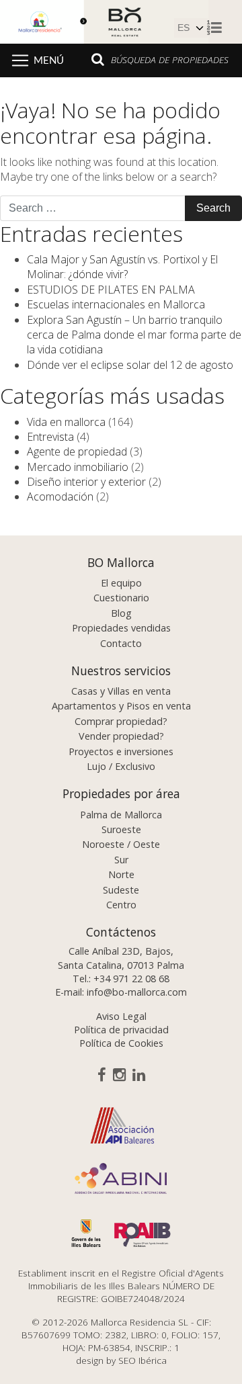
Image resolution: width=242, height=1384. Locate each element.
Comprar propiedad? (121, 721)
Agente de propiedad (77, 451)
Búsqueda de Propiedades (170, 59)
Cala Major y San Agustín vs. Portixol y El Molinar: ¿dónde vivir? (122, 267)
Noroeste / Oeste (121, 844)
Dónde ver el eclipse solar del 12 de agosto (130, 364)
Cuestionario (121, 597)
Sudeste (121, 889)
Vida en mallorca (66, 422)
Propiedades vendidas (121, 627)
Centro (121, 904)
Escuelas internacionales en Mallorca (116, 304)
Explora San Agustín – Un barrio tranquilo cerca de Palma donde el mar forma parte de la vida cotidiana (134, 334)
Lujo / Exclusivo (121, 766)
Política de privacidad (121, 1029)
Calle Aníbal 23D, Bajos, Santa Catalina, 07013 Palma (121, 958)
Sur (121, 859)
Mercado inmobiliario (77, 467)
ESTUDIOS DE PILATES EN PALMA (111, 289)
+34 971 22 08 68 (131, 978)
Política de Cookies (121, 1043)
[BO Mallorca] (104, 20)
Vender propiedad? (121, 736)
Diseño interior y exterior (86, 481)
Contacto (121, 643)
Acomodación (60, 496)
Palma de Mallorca (121, 814)
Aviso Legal (121, 1016)
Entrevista (50, 436)
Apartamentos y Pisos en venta (121, 705)
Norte (121, 874)
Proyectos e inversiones (121, 751)
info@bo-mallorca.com (137, 992)
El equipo (121, 582)
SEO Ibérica (142, 1360)
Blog (121, 613)
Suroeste (121, 829)
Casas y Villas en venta (121, 691)
